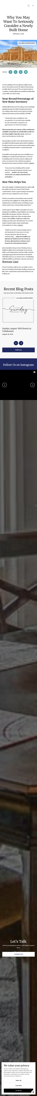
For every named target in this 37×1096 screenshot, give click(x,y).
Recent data (6, 141)
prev (16, 343)
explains (31, 163)
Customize (18, 1085)
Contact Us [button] (18, 954)
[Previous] (4, 385)
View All (18, 350)
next (21, 343)
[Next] (32, 385)
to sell (24, 85)
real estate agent (7, 254)
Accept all (18, 1090)
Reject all (18, 1080)
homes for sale (25, 187)
